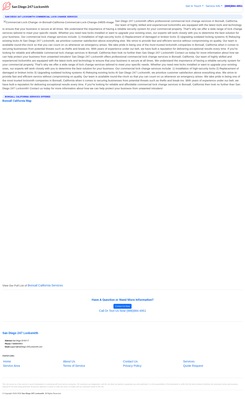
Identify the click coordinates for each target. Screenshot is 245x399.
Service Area (11, 365)
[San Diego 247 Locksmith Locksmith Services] (25, 6)
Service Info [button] (213, 5)
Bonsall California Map (17, 100)
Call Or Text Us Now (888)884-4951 (122, 310)
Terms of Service (74, 365)
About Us (69, 361)
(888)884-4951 (234, 5)
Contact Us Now (122, 306)
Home (7, 361)
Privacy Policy (132, 365)
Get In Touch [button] (193, 5)
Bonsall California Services (45, 285)
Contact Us (130, 361)
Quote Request (193, 365)
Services (189, 361)
